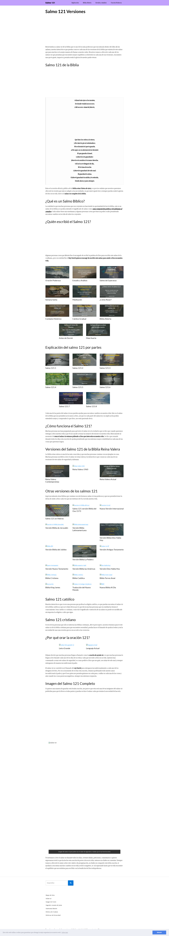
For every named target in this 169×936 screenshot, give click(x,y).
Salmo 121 (50, 3)
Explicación (75, 3)
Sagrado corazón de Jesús (54, 905)
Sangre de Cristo (51, 902)
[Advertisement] (84, 30)
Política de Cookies (52, 912)
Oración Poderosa (116, 3)
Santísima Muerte (51, 908)
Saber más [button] (65, 932)
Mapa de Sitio (50, 895)
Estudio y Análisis (101, 3)
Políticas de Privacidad (53, 915)
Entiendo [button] (159, 932)
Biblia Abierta (87, 3)
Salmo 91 (48, 898)
